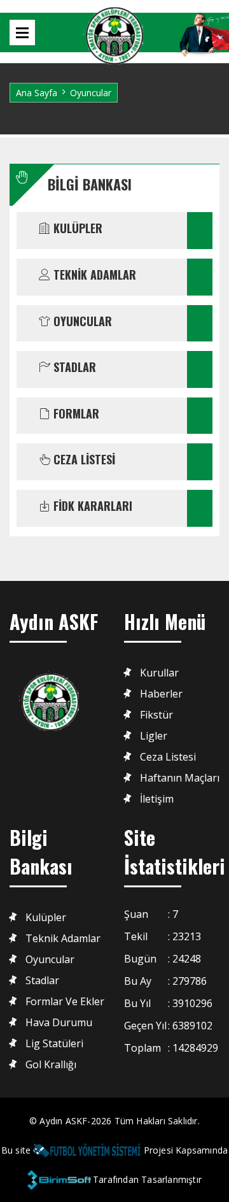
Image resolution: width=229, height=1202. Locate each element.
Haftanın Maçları (179, 778)
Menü (22, 32)
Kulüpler (45, 917)
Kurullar (159, 673)
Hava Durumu (58, 1022)
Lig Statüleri (54, 1043)
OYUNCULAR (81, 322)
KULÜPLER (76, 229)
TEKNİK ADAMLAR (93, 275)
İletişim (157, 799)
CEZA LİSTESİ (82, 460)
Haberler (161, 694)
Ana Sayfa (36, 93)
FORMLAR (74, 414)
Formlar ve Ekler (64, 1001)
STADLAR (73, 368)
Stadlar (42, 980)
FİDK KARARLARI (91, 506)
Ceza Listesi (168, 757)
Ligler (153, 736)
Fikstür (156, 715)
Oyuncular (49, 959)
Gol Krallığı (50, 1065)
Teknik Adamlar (63, 938)
